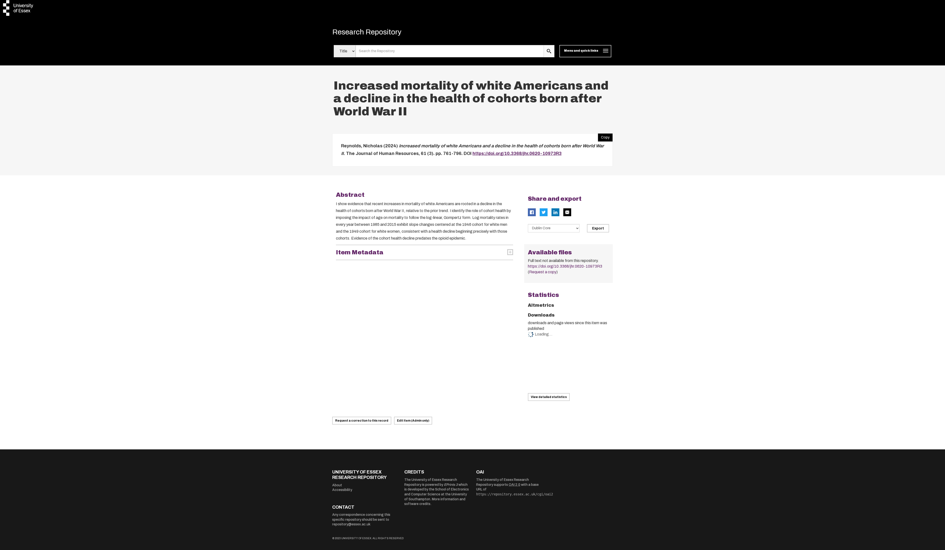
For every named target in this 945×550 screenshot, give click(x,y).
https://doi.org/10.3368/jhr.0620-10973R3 (517, 153)
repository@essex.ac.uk (351, 524)
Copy (604, 136)
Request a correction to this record (361, 420)
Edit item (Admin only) (413, 420)
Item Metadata (359, 252)
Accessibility (342, 490)
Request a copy (542, 272)
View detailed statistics (549, 397)
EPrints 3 (451, 485)
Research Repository (366, 32)
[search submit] (549, 51)
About (337, 485)
